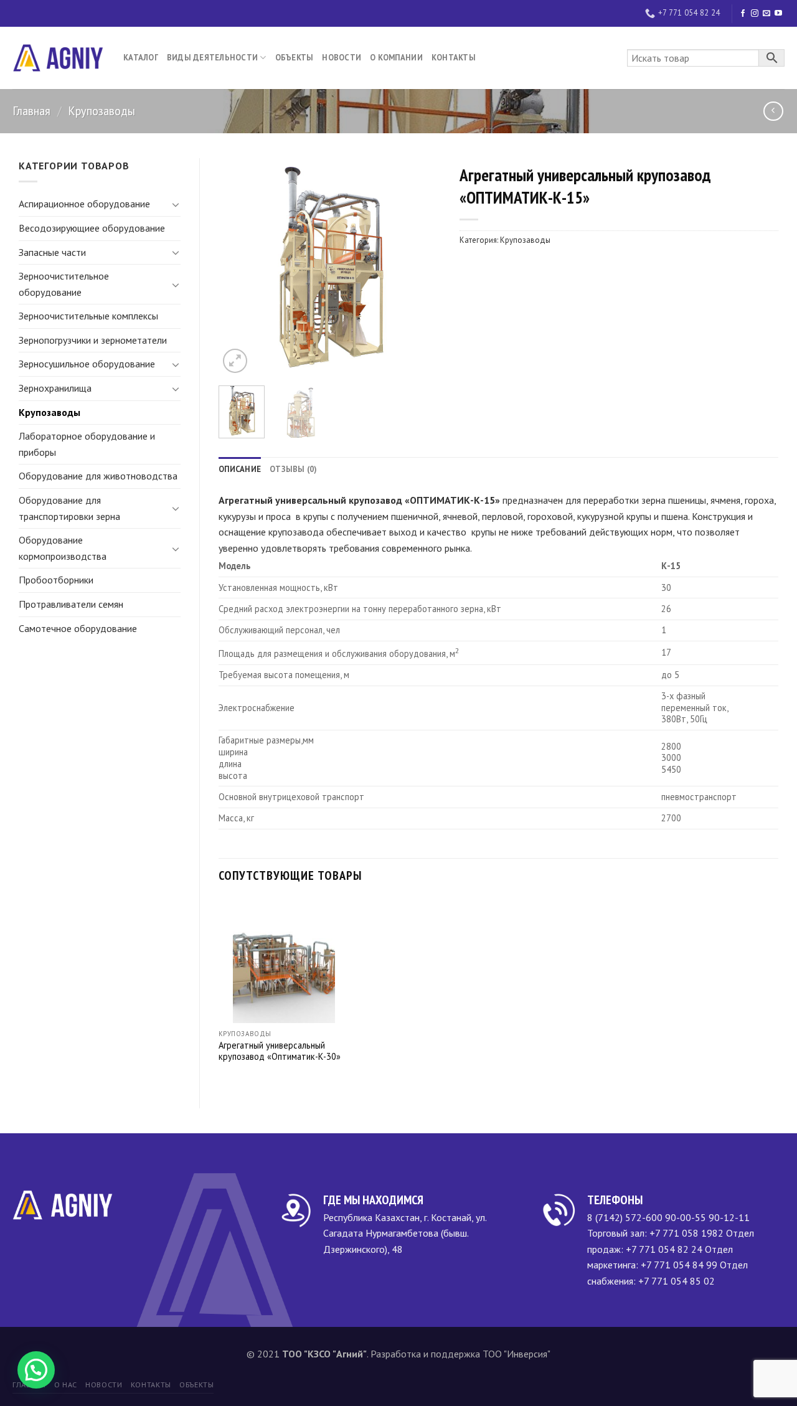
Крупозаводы (101, 110)
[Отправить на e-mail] (766, 13)
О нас (65, 1384)
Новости (341, 57)
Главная (31, 110)
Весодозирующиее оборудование (92, 228)
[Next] (421, 267)
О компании (396, 57)
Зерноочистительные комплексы (88, 315)
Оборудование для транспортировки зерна (69, 508)
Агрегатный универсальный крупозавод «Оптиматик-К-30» (280, 1051)
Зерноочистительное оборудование (64, 284)
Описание (240, 469)
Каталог (140, 57)
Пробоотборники (56, 579)
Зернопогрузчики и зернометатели (93, 340)
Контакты (454, 57)
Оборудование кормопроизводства (62, 548)
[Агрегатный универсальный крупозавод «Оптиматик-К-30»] (284, 961)
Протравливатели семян (71, 604)
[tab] (240, 469)
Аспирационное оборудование (84, 203)
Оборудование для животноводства (98, 475)
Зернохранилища (55, 388)
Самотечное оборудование (78, 628)
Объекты (294, 57)
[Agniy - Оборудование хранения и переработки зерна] (58, 58)
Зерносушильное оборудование (87, 363)
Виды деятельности (212, 57)
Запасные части (52, 252)
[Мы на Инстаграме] (754, 13)
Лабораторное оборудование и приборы (87, 444)
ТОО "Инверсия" (516, 1353)
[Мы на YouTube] (778, 13)
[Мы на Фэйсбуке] (743, 13)
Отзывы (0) (294, 469)
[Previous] (238, 267)
